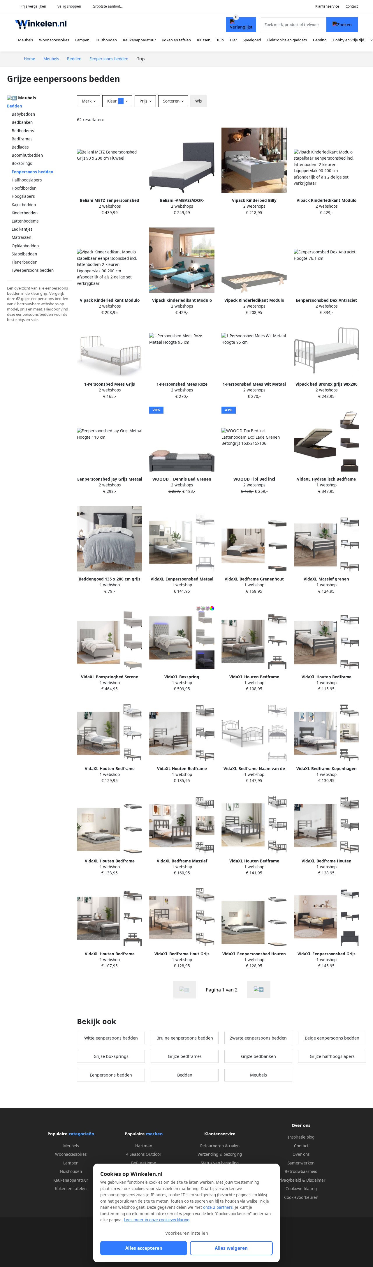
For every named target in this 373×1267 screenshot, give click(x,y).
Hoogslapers (23, 196)
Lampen (82, 40)
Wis (198, 101)
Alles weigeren (231, 1248)
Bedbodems (23, 130)
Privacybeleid (289, 1180)
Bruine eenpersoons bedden (184, 1038)
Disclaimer (316, 1180)
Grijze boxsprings (111, 1056)
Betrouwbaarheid (301, 1171)
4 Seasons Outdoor (143, 1154)
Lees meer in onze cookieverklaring (156, 1219)
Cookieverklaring (301, 1188)
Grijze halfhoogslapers (332, 1056)
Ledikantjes (22, 229)
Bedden (14, 106)
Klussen (203, 40)
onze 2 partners (218, 1207)
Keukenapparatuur (139, 40)
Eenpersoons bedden (111, 1075)
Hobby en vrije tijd (348, 40)
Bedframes (22, 139)
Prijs (144, 101)
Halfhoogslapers (27, 180)
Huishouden (106, 40)
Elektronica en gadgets (287, 40)
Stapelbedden (24, 254)
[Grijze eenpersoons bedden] (258, 989)
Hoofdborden (24, 188)
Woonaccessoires (54, 40)
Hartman (143, 1145)
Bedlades (20, 147)
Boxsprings (22, 163)
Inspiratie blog (301, 1137)
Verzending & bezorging (220, 1154)
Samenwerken (301, 1163)
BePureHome (143, 1163)
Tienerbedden (24, 262)
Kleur (114, 101)
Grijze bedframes (185, 1056)
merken (154, 1134)
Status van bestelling (220, 1163)
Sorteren (172, 101)
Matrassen (21, 237)
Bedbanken (22, 122)
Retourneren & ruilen (220, 1145)
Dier (233, 40)
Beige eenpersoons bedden (332, 1038)
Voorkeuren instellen (186, 1233)
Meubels (25, 40)
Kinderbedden (25, 213)
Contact (352, 6)
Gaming (320, 40)
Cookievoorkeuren (301, 1197)
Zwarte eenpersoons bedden (258, 1038)
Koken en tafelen (176, 40)
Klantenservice (327, 6)
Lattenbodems (25, 221)
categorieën (81, 1134)
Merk (87, 101)
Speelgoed (252, 40)
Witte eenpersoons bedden (111, 1038)
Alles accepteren (143, 1248)
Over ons (301, 1154)
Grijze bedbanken (258, 1056)
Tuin (220, 40)
